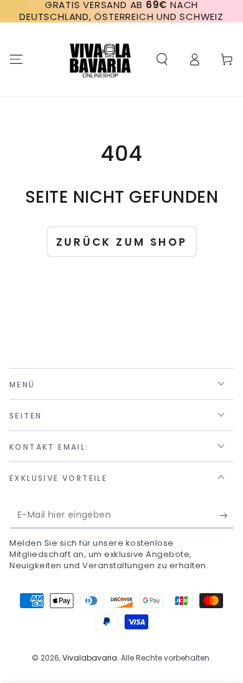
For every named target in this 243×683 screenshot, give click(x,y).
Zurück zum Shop (122, 242)
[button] (162, 59)
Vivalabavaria (89, 657)
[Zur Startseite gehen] (100, 59)
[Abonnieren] (226, 516)
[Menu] (16, 59)
